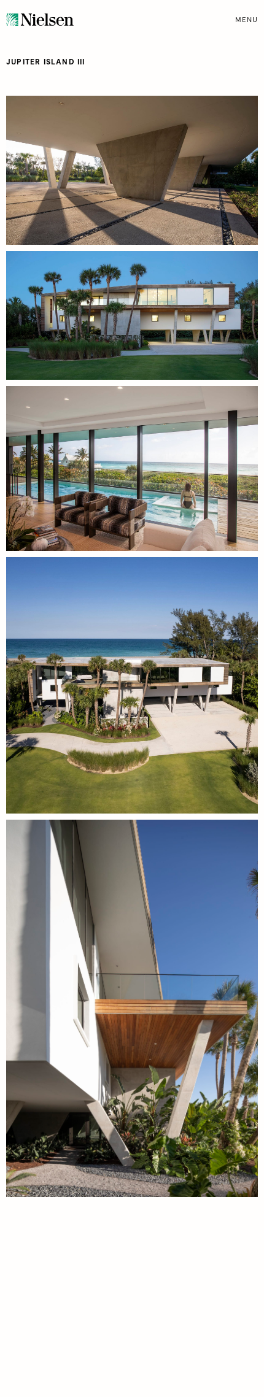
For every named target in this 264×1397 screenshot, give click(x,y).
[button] (246, 20)
